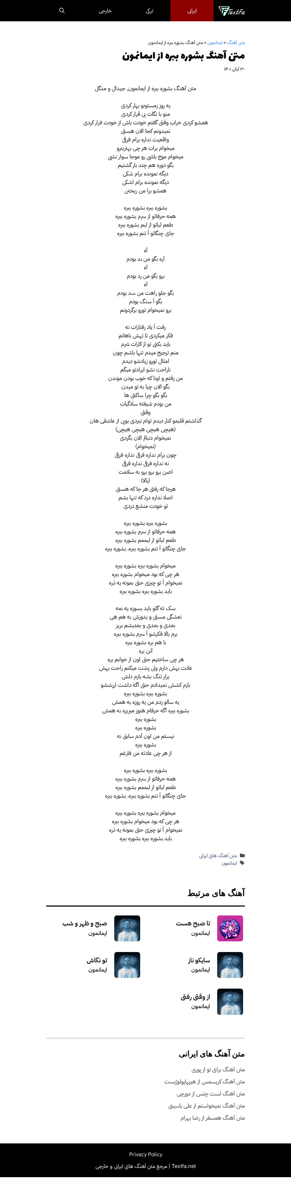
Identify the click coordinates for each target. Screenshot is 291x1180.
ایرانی (192, 11)
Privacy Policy (145, 1154)
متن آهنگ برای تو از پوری (218, 1069)
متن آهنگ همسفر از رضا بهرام (213, 1118)
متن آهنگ (236, 42)
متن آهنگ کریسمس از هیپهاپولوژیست (204, 1081)
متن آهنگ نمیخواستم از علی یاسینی (206, 1106)
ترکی (149, 11)
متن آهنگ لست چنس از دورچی (211, 1093)
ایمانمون (215, 42)
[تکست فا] (231, 10)
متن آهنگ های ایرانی (218, 855)
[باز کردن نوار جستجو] (62, 10)
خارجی (105, 11)
